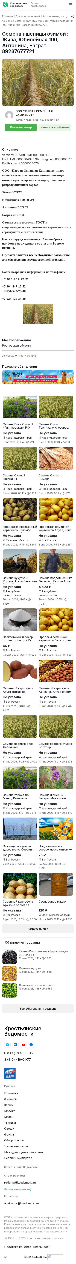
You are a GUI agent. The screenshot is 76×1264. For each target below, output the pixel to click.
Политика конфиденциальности (27, 1247)
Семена (7, 20)
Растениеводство (53, 16)
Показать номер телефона (21, 128)
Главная (7, 16)
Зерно (8, 1105)
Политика (11, 1093)
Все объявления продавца (38, 1008)
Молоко (9, 1111)
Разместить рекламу (17, 1189)
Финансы (10, 1099)
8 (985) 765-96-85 (18, 1053)
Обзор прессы (14, 1140)
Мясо (8, 1117)
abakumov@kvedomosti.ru (21, 1203)
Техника (10, 1122)
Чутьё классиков (16, 1146)
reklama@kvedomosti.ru (20, 1182)
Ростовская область (16, 345)
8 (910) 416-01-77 (17, 1059)
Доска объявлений (27, 16)
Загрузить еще (38, 929)
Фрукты (9, 1134)
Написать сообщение (55, 127)
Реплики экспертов (18, 1158)
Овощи (9, 1128)
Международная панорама (23, 1152)
